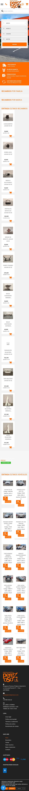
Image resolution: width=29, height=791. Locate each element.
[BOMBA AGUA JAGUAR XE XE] (8, 145)
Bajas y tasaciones (10, 747)
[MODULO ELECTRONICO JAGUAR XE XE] (8, 174)
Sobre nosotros (9, 745)
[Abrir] (2, 4)
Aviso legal (8, 717)
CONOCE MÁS (6, 462)
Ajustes (19, 788)
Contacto (7, 749)
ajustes (13, 785)
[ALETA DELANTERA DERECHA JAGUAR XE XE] (8, 400)
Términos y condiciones (11, 721)
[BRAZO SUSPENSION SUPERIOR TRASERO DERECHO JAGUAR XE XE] (8, 315)
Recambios (8, 740)
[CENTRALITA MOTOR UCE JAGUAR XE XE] (8, 202)
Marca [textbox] (8, 23)
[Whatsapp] (23, 4)
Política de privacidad (10, 719)
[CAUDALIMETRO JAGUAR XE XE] (8, 117)
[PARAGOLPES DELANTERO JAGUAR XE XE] (8, 344)
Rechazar (12, 788)
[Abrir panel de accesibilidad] (3, 787)
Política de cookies (10, 724)
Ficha (5, 499)
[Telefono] (6, 4)
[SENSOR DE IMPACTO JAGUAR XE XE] (8, 230)
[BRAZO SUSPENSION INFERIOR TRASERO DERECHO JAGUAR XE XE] (8, 287)
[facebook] (5, 770)
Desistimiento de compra (11, 726)
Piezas (9, 501)
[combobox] (14, 23)
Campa (7, 742)
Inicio (6, 737)
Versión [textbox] (8, 33)
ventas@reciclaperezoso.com (10, 695)
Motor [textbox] (8, 39)
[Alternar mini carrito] (27, 4)
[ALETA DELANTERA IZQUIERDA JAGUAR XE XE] (8, 428)
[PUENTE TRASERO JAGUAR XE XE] (8, 258)
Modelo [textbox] (8, 28)
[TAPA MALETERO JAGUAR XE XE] (8, 372)
